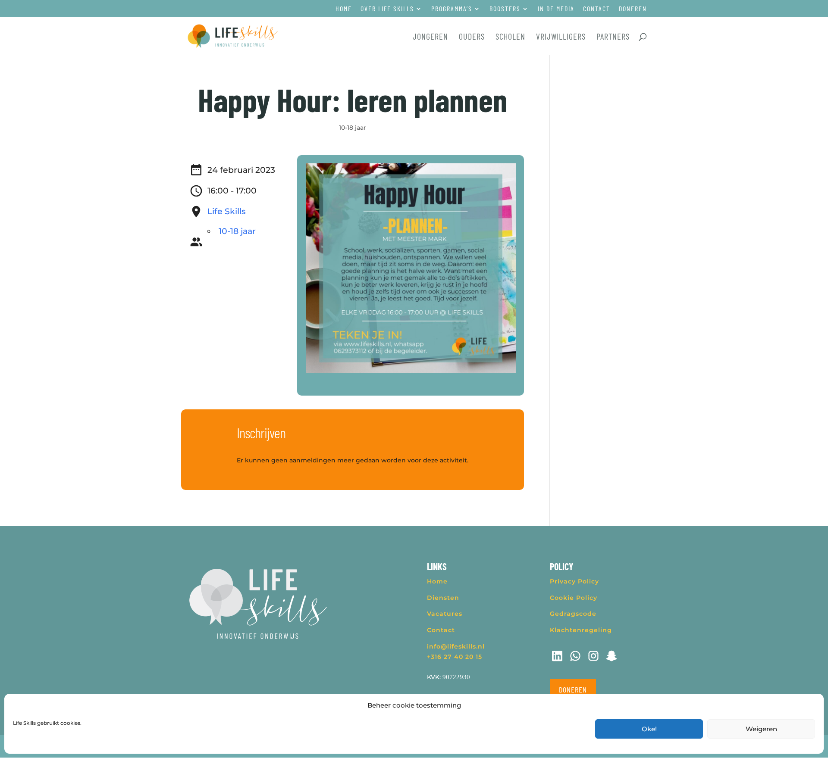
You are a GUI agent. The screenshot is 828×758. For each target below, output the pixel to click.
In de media (556, 8)
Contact (596, 8)
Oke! (649, 729)
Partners (613, 37)
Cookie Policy (573, 598)
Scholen (510, 37)
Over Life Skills (387, 8)
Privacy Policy (574, 581)
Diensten (443, 598)
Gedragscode (573, 614)
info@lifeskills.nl (456, 646)
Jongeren (430, 37)
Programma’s (451, 8)
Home (344, 8)
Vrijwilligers (561, 37)
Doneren (633, 8)
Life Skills (226, 211)
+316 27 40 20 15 (454, 657)
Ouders (472, 37)
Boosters (505, 8)
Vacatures (444, 614)
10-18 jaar (352, 127)
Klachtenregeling (581, 630)
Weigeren (761, 729)
